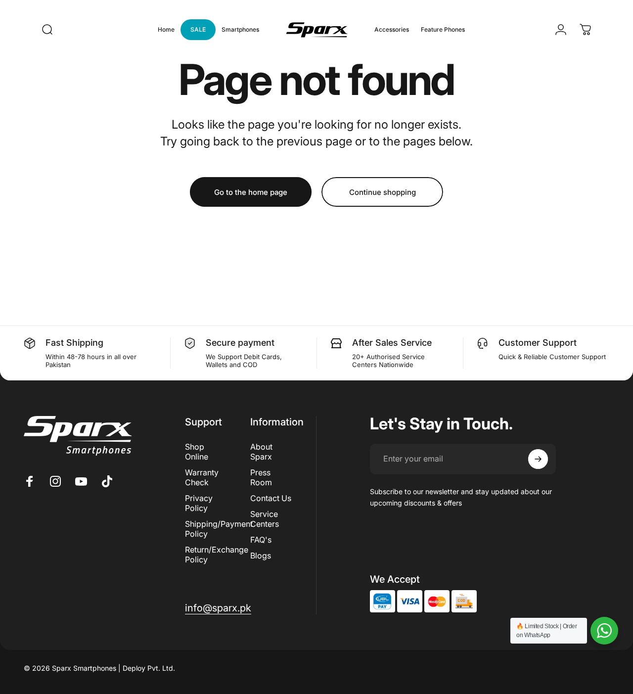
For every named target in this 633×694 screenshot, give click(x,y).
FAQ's (260, 540)
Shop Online (196, 452)
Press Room (261, 477)
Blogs (260, 555)
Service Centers (264, 519)
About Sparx (261, 452)
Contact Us (270, 498)
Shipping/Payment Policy (219, 529)
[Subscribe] (538, 459)
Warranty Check (202, 477)
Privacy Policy (199, 503)
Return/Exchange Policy (216, 554)
